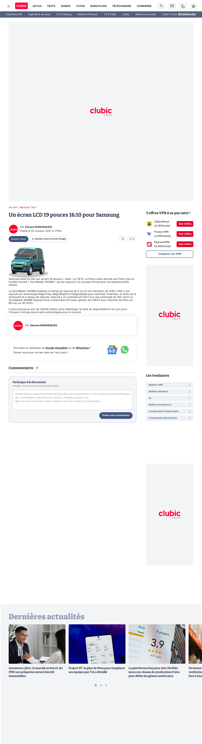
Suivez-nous (18, 239)
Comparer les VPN (169, 254)
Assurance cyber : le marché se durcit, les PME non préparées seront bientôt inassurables (36, 672)
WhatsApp (82, 348)
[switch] (183, 6)
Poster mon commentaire (116, 415)
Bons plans (98, 6)
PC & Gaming (64, 14)
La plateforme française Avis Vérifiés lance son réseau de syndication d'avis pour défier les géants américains (154, 672)
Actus (37, 6)
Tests (51, 6)
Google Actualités (57, 348)
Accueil (13, 207)
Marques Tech (28, 207)
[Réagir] (122, 239)
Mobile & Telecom (88, 14)
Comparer (144, 6)
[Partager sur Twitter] (194, 728)
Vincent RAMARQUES (38, 227)
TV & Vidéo (110, 14)
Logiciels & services (39, 14)
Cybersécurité (14, 14)
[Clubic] (21, 6)
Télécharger (121, 6)
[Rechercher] (161, 6)
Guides (65, 6)
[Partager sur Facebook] (194, 717)
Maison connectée (146, 14)
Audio (126, 14)
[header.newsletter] (172, 6)
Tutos (80, 6)
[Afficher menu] (9, 6)
